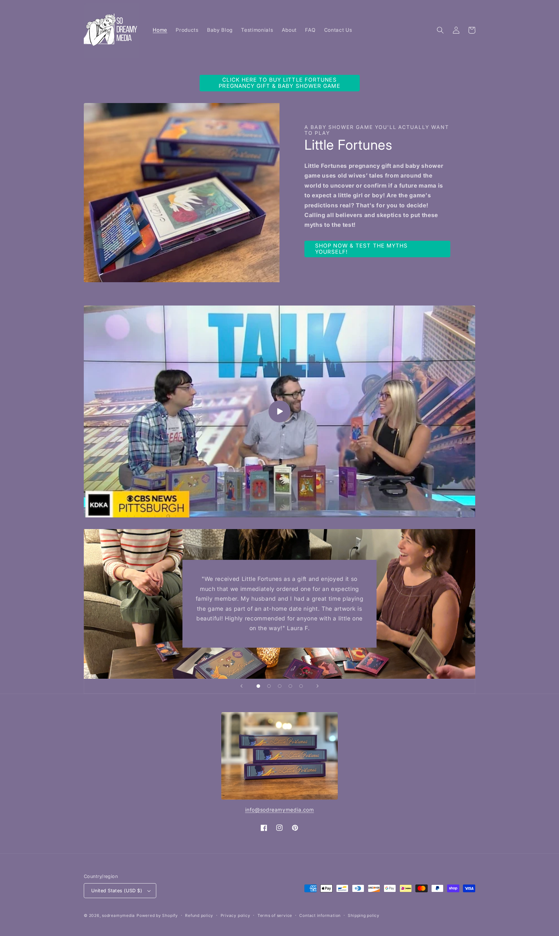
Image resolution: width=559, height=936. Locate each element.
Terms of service (275, 915)
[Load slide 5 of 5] (301, 686)
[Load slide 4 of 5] (290, 686)
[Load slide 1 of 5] (258, 686)
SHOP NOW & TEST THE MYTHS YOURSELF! (361, 248)
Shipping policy (363, 915)
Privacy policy (235, 915)
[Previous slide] (241, 686)
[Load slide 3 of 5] (279, 686)
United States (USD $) (116, 890)
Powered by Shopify (157, 915)
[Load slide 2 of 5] (269, 686)
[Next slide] (318, 686)
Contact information (320, 915)
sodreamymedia (118, 915)
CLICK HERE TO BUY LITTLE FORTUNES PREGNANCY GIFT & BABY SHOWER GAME (279, 82)
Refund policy (199, 915)
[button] (440, 30)
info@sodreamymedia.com (279, 810)
